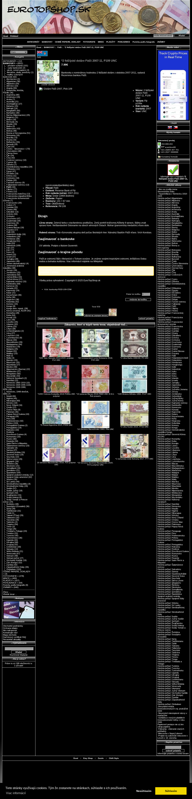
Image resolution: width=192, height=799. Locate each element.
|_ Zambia (8, 565)
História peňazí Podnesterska (171, 535)
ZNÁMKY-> (8, 587)
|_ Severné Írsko (11, 454)
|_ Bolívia (7, 131)
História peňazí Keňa (167, 418)
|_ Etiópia (7, 180)
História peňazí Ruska (168, 556)
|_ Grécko (8, 214)
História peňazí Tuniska (168, 666)
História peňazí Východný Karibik (173, 693)
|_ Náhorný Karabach (13, 378)
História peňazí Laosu (167, 445)
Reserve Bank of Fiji (65, 190)
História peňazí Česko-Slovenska (173, 263)
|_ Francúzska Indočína (14, 194)
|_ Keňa (7, 297)
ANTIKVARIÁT (33, 42)
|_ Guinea (8, 225)
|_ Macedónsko (10, 342)
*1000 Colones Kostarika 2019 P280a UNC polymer (56, 395)
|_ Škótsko (8, 463)
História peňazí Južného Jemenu (173, 389)
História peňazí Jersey (168, 392)
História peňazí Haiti (167, 356)
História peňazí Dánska (168, 281)
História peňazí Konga (168, 427)
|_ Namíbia (8, 380)
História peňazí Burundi (168, 259)
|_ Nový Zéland (10, 405)
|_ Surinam (8, 493)
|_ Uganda (8, 540)
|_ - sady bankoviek (12, 68)
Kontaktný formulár (169, 157)
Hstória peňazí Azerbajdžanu (171, 216)
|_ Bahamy (8, 106)
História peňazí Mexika (168, 488)
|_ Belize (7, 119)
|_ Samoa (8, 450)
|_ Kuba (7, 315)
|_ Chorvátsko (10, 151)
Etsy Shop (88, 758)
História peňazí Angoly (168, 205)
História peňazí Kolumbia (169, 423)
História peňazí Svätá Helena (171, 625)
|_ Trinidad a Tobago (13, 531)
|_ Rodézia (8, 432)
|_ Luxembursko (11, 338)
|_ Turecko (8, 535)
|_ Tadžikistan (10, 511)
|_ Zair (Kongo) (10, 562)
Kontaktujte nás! (10, 632)
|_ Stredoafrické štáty (13, 486)
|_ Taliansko (9, 517)
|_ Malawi (8, 351)
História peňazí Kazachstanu (171, 416)
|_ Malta (7, 358)
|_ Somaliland (9, 468)
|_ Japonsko (9, 261)
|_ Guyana (8, 230)
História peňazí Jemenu (168, 387)
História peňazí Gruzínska (170, 342)
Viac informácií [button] (16, 793)
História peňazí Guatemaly (170, 344)
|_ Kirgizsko (9, 299)
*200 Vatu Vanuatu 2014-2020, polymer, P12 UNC (56, 359)
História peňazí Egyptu (168, 290)
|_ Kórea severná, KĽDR (14, 311)
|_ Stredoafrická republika (15, 484)
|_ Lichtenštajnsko (12, 331)
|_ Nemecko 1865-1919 (14, 383)
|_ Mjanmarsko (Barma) (14, 369)
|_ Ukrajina (8, 542)
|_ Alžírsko (8, 86)
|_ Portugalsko (10, 427)
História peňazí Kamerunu (169, 407)
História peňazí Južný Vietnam (171, 691)
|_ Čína (7, 158)
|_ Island (7, 254)
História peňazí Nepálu (168, 508)
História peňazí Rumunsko (170, 553)
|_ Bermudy (9, 122)
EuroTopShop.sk (91, 280)
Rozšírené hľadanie (19, 655)
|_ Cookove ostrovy (12, 160)
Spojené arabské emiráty (169, 596)
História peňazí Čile (166, 270)
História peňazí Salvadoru (169, 569)
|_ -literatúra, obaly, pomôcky (16, 72)
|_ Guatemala (9, 221)
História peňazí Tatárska (169, 652)
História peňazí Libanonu (169, 450)
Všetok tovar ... (10, 594)
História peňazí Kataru (168, 414)
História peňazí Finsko (168, 311)
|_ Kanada (8, 288)
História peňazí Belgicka (168, 230)
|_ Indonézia (9, 245)
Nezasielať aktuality (12, 639)
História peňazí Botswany (169, 250)
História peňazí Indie (167, 367)
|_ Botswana (9, 135)
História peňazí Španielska (170, 594)
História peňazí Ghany (168, 333)
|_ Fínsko (8, 191)
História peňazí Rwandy (168, 558)
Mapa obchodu (9, 635)
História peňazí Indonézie (169, 369)
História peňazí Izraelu (168, 380)
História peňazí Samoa (168, 571)
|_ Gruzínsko (9, 218)
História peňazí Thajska (168, 655)
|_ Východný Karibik (12, 560)
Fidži (59, 47)
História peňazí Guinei (168, 349)
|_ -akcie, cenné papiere (14, 70)
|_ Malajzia (8, 349)
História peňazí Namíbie (168, 504)
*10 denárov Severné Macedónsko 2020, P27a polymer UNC (95, 464)
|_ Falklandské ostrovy (14, 185)
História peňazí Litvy (167, 457)
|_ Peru (7, 418)
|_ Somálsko (9, 470)
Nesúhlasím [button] (143, 790)
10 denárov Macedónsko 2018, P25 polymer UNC (56, 464)
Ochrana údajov (10, 628)
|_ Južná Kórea (10, 279)
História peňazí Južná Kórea (170, 401)
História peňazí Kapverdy (169, 412)
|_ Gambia (8, 207)
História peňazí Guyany (168, 353)
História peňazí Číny (167, 272)
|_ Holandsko (9, 236)
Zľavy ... (6, 592)
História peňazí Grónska (169, 340)
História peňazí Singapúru (169, 583)
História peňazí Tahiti (167, 643)
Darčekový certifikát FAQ (14, 637)
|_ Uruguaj (8, 544)
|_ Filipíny (8, 189)
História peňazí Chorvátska (170, 266)
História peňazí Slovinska (169, 587)
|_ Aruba (7, 99)
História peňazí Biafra (167, 239)
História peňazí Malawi (168, 475)
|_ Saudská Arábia (12, 452)
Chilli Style (114, 758)
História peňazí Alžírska (168, 203)
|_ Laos (7, 320)
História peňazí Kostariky (169, 439)
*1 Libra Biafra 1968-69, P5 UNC (134, 358)
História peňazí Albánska (169, 200)
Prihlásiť (14, 36)
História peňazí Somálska (169, 592)
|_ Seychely (9, 457)
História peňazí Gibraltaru (169, 335)
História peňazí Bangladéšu (170, 223)
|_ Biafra (7, 126)
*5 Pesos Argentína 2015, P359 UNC (56, 425)
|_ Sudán (7, 488)
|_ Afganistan (9, 81)
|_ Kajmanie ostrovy (12, 281)
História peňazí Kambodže (170, 405)
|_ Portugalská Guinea (13, 425)
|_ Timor (7, 526)
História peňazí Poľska (168, 538)
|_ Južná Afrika (10, 277)
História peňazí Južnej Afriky (170, 398)
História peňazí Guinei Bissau (171, 351)
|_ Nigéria (8, 398)
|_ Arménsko (9, 97)
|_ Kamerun (9, 286)
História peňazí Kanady (168, 409)
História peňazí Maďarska (169, 470)
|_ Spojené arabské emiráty (16, 475)
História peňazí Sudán (168, 616)
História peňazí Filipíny (168, 308)
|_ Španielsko (9, 472)
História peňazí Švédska (169, 632)
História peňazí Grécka (168, 338)
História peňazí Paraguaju (169, 531)
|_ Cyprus (8, 162)
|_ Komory (8, 304)
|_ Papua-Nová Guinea (14, 414)
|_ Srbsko (8, 479)
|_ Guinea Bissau (11, 227)
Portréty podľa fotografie (144, 42)
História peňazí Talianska (169, 648)
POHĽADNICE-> (10, 583)
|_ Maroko (8, 360)
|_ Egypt (7, 171)
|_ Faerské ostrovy (12, 182)
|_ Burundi (8, 144)
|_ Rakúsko (9, 430)
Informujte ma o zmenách (173, 178)
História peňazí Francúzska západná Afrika (170, 318)
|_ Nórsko (8, 403)
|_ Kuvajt (7, 317)
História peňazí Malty (167, 479)
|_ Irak (6, 248)
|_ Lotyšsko (9, 335)
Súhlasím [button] (171, 790)
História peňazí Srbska (168, 603)
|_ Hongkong (9, 241)
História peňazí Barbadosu (170, 225)
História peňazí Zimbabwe (169, 704)
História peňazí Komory (168, 425)
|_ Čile (6, 155)
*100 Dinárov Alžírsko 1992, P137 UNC (134, 394)
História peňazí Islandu (168, 378)
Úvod (5, 36)
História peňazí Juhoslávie (170, 396)
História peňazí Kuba (167, 441)
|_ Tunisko (8, 533)
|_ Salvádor (8, 448)
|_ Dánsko (8, 164)
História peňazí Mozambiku (170, 497)
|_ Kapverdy (9, 290)
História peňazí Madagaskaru (171, 468)
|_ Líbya (7, 329)
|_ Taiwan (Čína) (11, 515)
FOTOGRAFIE (89, 42)
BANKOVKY (49, 47)
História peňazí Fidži (167, 306)
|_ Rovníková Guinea (13, 434)
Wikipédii (98, 261)
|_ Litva (7, 333)
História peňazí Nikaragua (169, 513)
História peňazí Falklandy (169, 304)
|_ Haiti (6, 232)
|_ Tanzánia (9, 520)
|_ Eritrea (7, 176)
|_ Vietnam (8, 556)
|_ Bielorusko (9, 128)
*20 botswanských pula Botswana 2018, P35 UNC (95, 359)
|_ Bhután (8, 124)
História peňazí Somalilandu (170, 589)
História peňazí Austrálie (168, 214)
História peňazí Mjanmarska (170, 490)
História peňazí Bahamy (168, 218)
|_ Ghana (8, 209)
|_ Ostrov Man (10, 409)
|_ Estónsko (9, 178)
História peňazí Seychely (169, 578)
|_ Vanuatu (8, 549)
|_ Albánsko (9, 83)
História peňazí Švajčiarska (170, 623)
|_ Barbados (9, 113)
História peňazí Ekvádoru (169, 293)
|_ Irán (6, 250)
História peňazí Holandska (170, 360)
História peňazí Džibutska (169, 288)
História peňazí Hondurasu (170, 362)
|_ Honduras (9, 239)
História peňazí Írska (167, 376)
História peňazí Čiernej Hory (170, 268)
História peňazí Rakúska (169, 547)
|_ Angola (8, 88)
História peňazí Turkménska (170, 670)
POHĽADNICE (124, 42)
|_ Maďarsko (9, 347)
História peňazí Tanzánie (169, 650)
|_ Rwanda (8, 441)
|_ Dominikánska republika (15, 167)
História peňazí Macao (168, 463)
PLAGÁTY (110, 42)
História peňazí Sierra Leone (170, 580)
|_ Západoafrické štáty (14, 567)
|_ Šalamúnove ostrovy (14, 445)
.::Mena (18, 47)
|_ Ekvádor (8, 173)
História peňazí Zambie (168, 697)
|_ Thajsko (8, 524)
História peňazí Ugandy (168, 673)
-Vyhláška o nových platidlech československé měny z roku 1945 (171, 720)
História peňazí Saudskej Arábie (172, 574)
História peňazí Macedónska (171, 466)
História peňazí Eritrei (167, 295)
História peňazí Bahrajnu (169, 221)
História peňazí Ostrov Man (170, 522)
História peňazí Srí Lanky (169, 605)
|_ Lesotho (8, 322)
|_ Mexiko (8, 367)
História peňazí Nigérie (168, 511)
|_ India (7, 243)
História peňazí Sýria (167, 639)
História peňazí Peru (167, 533)
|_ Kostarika (9, 313)
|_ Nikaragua (9, 401)
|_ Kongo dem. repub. (13, 308)
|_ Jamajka (8, 259)
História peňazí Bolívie (168, 243)
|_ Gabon (8, 205)
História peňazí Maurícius (169, 484)
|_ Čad (6, 146)
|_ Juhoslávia (9, 275)
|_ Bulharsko (9, 142)
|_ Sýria (7, 508)
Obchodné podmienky (13, 626)
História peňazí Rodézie (168, 549)
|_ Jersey (8, 270)
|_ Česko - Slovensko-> (14, 149)
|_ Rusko (7, 439)
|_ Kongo (7, 306)
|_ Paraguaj (8, 416)
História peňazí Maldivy (168, 477)
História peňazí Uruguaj (168, 677)
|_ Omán (7, 407)
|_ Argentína (9, 95)
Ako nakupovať (10, 630)
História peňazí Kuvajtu (168, 443)
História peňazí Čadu (167, 261)
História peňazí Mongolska (170, 495)
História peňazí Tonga (167, 659)
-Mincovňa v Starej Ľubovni (170, 733)
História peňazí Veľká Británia (171, 684)
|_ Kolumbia (9, 302)
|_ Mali (6, 356)
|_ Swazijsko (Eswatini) (14, 506)
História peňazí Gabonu (168, 329)
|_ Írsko (7, 252)
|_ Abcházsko (10, 79)
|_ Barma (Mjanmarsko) (14, 115)
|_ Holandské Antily (12, 234)
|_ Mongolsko (9, 374)
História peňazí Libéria (168, 452)
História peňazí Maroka (168, 481)
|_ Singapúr (8, 461)
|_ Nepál (7, 396)
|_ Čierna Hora (10, 153)
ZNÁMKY (161, 42)
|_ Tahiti (7, 513)
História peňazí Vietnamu (169, 688)
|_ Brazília (8, 137)
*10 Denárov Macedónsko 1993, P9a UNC (95, 429)
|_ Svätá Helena (11, 497)
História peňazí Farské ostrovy (172, 302)
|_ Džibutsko (9, 169)
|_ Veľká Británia (11, 551)
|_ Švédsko (8, 504)
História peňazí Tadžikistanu (170, 641)
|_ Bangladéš (9, 110)
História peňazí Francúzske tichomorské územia (170, 323)
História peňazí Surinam (168, 621)
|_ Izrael (7, 257)
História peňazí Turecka (168, 668)
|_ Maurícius (9, 362)
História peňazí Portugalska (170, 544)
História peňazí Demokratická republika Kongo (171, 431)
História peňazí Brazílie (168, 252)
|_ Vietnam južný (11, 558)
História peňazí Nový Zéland (170, 517)
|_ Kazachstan (10, 295)
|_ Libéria (7, 326)
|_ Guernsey (9, 223)
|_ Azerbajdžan (10, 104)
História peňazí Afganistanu (170, 198)
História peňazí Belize (167, 232)
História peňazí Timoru (168, 657)
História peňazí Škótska (168, 585)
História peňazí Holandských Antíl (173, 358)
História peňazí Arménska (169, 209)
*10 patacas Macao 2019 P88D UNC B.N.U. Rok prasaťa (95, 395)
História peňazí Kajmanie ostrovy (173, 403)
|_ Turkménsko (10, 538)
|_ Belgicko (8, 117)
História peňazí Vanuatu (168, 682)
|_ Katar (7, 293)
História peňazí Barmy (168, 227)
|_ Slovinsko (9, 466)
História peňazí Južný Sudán (171, 619)
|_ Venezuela (9, 553)
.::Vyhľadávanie (18, 643)
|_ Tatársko (8, 522)
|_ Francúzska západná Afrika (17, 196)
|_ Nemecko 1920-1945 (14, 385)
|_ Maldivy (8, 353)
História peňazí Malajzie (168, 472)
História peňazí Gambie (168, 331)
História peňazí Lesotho (168, 448)
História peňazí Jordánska (170, 394)
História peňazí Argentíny (169, 207)
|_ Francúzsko (10, 203)
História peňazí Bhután (168, 236)
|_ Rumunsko (9, 436)
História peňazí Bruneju (168, 254)
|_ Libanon (8, 324)
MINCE (101, 42)
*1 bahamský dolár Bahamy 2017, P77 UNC (134, 459)
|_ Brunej (7, 140)
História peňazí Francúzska (170, 326)
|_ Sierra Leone (10, 459)
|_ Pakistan (8, 412)
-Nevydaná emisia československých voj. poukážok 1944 (173, 708)
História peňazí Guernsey (169, 347)
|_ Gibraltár (8, 212)
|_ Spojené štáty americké (15, 477)
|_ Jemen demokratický (14, 263)
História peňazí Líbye (167, 454)
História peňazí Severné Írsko (171, 576)
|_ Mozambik (9, 376)
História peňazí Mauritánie (169, 486)
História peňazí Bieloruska (169, 241)
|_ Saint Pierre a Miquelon (15, 443)
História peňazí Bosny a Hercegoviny (168, 246)
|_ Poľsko (8, 423)
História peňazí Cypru (167, 279)
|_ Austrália (8, 101)
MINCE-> (7, 578)
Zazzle (101, 758)
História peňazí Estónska (169, 297)
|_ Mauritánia (9, 365)
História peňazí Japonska (169, 385)
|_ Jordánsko (9, 272)
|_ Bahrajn (8, 108)
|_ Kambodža (9, 284)
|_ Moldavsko (9, 371)
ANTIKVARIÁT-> (10, 61)
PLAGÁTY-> (8, 580)
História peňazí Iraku (167, 371)
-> (10, 63)
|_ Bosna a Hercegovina (14, 133)
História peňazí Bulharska (169, 257)
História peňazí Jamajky (168, 383)
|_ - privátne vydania (13, 65)
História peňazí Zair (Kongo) (170, 695)
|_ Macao (8, 340)
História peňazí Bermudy (169, 234)
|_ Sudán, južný (10, 490)
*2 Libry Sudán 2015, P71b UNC (134, 427)
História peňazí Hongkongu (170, 365)
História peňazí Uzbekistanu (170, 679)
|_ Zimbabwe (9, 569)
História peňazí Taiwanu (168, 646)
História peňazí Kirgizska (169, 421)
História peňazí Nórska (168, 515)
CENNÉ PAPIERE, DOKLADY (68, 42)
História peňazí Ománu (168, 520)
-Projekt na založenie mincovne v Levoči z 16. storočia (173, 737)
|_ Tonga (7, 529)
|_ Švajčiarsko (10, 495)
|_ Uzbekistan (10, 547)
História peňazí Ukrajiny (168, 675)
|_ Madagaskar (10, 344)
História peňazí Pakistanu (169, 524)
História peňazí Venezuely (169, 686)
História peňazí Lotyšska (169, 459)
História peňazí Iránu (167, 374)
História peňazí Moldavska (170, 493)
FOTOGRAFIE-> (11, 576)
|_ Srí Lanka (9, 481)
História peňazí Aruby (167, 212)
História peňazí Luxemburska (171, 461)
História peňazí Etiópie (168, 299)
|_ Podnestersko (11, 421)
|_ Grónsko (8, 216)
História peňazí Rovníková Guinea (173, 551)
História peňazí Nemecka (169, 506)
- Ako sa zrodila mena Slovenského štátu (167, 190)
